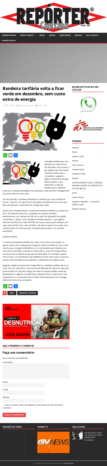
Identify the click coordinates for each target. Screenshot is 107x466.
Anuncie (78, 35)
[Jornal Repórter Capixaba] (53, 31)
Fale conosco (92, 35)
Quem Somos (65, 35)
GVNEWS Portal (9, 40)
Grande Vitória (78, 169)
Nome (5, 382)
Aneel (11, 293)
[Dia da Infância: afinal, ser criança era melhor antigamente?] (77, 438)
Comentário (8, 362)
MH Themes (69, 463)
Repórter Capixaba (26, 105)
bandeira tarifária (27, 293)
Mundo (52, 35)
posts (74, 193)
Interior (75, 160)
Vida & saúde (78, 427)
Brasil (42, 35)
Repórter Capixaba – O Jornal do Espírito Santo (85, 203)
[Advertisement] (53, 63)
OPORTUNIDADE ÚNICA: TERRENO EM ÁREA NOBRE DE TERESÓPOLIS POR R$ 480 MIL (87, 185)
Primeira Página (9, 35)
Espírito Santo (26, 35)
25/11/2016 (10, 105)
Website (6, 397)
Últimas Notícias (79, 209)
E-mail (5, 389)
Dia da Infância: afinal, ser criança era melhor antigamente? (93, 435)
